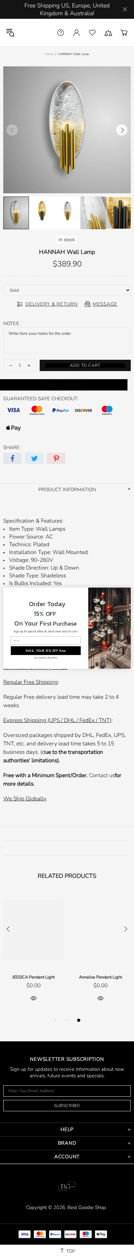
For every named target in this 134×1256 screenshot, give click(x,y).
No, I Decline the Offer (45, 658)
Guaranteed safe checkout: (40, 398)
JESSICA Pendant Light (33, 977)
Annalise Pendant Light (100, 977)
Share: (11, 447)
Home (49, 54)
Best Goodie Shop (34, 32)
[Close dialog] (126, 591)
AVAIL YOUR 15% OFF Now (45, 650)
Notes (11, 323)
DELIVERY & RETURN (51, 304)
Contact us (102, 775)
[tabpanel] (33, 953)
